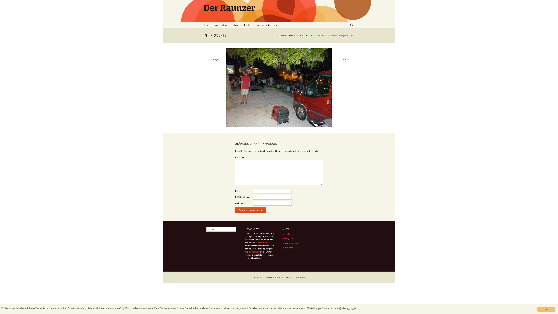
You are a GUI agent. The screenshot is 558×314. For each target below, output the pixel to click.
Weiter (349, 59)
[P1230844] (279, 87)
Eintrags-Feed (289, 238)
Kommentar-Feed (291, 243)
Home (206, 25)
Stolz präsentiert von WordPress (291, 277)
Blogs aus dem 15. (242, 25)
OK (546, 309)
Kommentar (242, 157)
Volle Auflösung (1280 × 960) (343, 35)
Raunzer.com (254, 251)
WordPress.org (290, 247)
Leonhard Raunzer (263, 242)
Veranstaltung (221, 25)
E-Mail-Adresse (243, 197)
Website (239, 203)
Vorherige (210, 59)
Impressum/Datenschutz (268, 25)
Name (239, 191)
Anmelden (287, 234)
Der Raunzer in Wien (316, 35)
